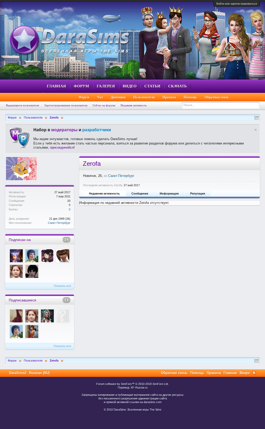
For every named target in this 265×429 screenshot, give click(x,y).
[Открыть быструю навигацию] (256, 117)
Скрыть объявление (255, 130)
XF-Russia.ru (139, 387)
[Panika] (63, 316)
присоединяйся (62, 147)
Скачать (177, 86)
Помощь (190, 97)
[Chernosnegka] (32, 255)
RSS (254, 373)
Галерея (106, 86)
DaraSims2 (17, 373)
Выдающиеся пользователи (22, 105)
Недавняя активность (104, 193)
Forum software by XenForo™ (132, 383)
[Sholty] (63, 255)
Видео (130, 86)
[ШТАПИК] (47, 316)
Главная (56, 86)
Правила (169, 97)
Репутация (197, 193)
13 (66, 300)
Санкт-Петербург (59, 222)
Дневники (118, 97)
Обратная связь (217, 97)
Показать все (62, 285)
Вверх (245, 373)
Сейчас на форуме (104, 105)
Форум (81, 86)
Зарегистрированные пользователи (65, 105)
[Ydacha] (32, 271)
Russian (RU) (39, 373)
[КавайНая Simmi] (16, 316)
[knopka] (16, 271)
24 (66, 239)
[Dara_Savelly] (16, 255)
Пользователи (144, 97)
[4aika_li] (47, 255)
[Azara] (32, 331)
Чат (100, 97)
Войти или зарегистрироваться (236, 3)
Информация (169, 193)
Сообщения (139, 193)
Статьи (152, 86)
